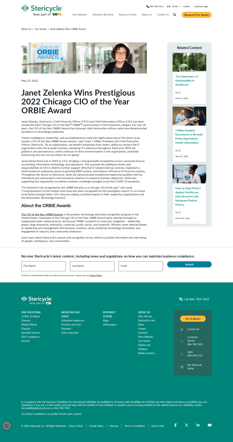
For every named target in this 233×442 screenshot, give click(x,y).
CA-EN (175, 6)
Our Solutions (79, 14)
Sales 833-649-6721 (195, 353)
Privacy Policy (96, 275)
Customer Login (201, 6)
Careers (186, 6)
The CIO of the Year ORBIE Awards (42, 214)
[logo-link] (42, 10)
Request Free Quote (196, 15)
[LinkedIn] (198, 425)
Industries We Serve (102, 14)
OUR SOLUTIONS (31, 312)
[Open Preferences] (6, 426)
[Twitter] (186, 425)
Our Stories (41, 29)
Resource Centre (127, 14)
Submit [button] (189, 264)
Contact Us (163, 14)
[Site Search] (174, 15)
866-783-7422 (62, 408)
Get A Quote (193, 319)
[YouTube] (210, 425)
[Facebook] (175, 425)
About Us (147, 14)
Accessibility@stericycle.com (36, 408)
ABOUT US (144, 312)
